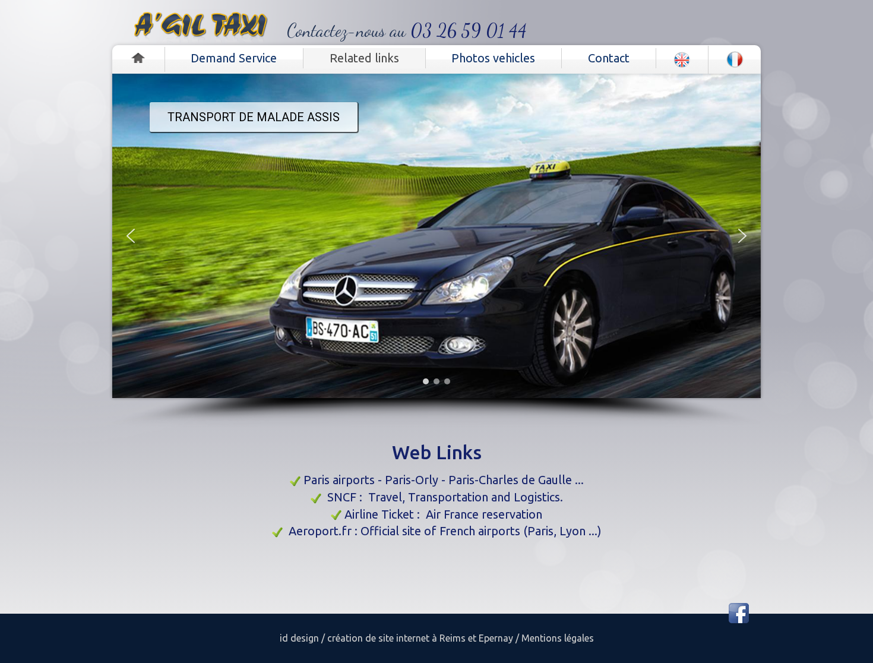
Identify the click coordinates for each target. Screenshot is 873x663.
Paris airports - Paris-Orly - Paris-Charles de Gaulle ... (443, 480)
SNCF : (347, 497)
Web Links (437, 452)
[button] (130, 235)
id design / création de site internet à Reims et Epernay (396, 638)
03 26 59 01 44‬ (468, 30)
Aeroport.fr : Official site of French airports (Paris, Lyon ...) (445, 531)
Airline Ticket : (385, 514)
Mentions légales (556, 638)
